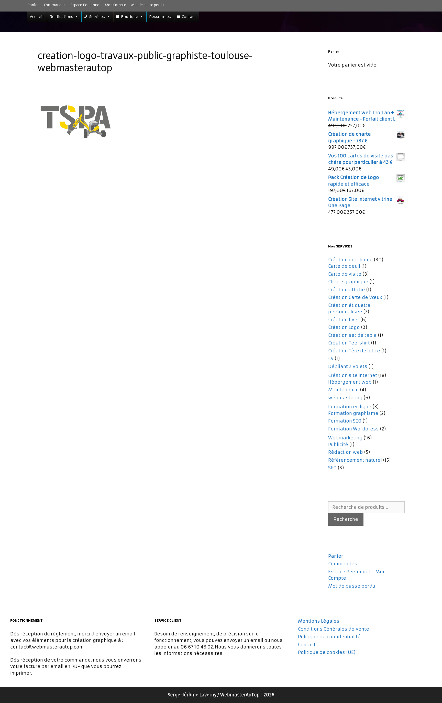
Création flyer (343, 319)
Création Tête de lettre (354, 351)
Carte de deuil (344, 266)
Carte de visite (344, 274)
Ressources (160, 16)
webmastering (345, 398)
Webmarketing (345, 438)
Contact (189, 16)
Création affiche (346, 290)
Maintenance (343, 390)
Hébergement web (350, 382)
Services (97, 16)
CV (331, 358)
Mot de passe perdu (147, 5)
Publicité (338, 444)
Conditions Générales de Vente (333, 629)
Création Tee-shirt (349, 343)
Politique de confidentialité (329, 637)
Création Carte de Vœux (355, 297)
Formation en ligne (349, 406)
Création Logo (344, 327)
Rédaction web (345, 452)
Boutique (129, 16)
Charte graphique (348, 282)
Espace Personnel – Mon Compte (98, 5)
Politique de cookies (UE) (327, 652)
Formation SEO (344, 421)
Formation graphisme (353, 413)
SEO (332, 468)
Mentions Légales (318, 621)
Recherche (346, 519)
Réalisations (61, 16)
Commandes (54, 5)
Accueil (37, 16)
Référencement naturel (355, 460)
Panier (33, 5)
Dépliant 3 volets (347, 366)
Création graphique (350, 260)
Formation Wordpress (353, 429)
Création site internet (352, 375)
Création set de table (352, 335)
